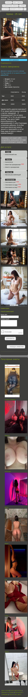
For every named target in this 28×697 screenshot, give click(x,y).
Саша (6, 615)
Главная (8, 2)
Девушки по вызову (7, 692)
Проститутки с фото (15, 694)
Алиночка (8, 471)
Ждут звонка (17, 2)
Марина (7, 435)
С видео (22, 5)
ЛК (25, 9)
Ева (6, 579)
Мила (7, 507)
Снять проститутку (16, 690)
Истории (5, 9)
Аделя (7, 651)
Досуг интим (5, 690)
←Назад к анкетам (16, 346)
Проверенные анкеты (10, 5)
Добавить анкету (16, 9)
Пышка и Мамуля (10, 399)
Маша (6, 543)
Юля (6, 363)
